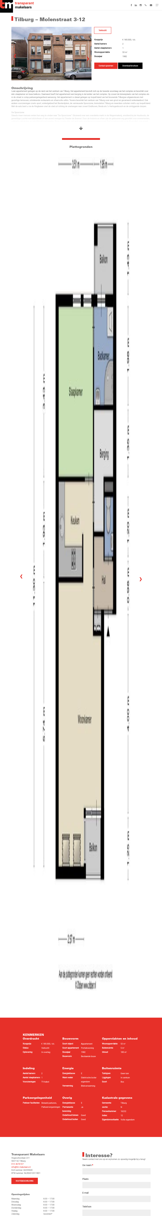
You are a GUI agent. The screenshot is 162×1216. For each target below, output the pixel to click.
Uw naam (87, 1165)
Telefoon (86, 1206)
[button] (157, 5)
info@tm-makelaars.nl (21, 1167)
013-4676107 (17, 1164)
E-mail (85, 1192)
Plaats (85, 1179)
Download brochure (130, 66)
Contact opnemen (106, 66)
